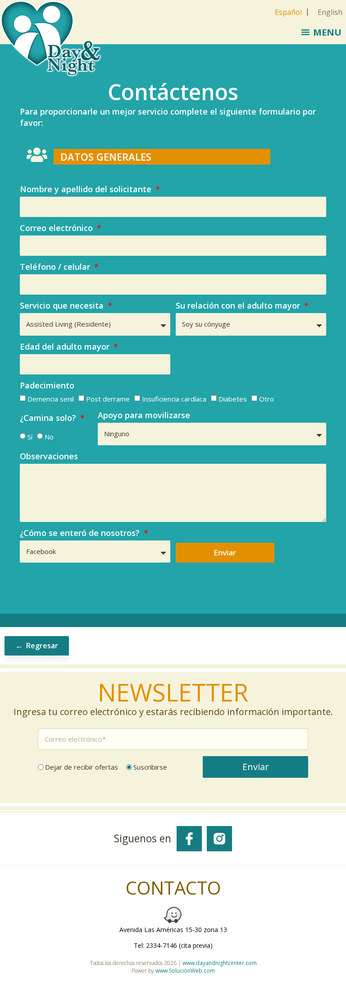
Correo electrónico (57, 228)
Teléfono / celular (56, 267)
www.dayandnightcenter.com (219, 963)
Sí (29, 436)
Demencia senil (50, 398)
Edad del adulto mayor (66, 347)
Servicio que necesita (63, 306)
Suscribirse (150, 767)
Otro (266, 398)
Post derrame (108, 398)
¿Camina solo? (49, 418)
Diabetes (233, 398)
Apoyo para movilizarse (144, 415)
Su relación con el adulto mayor (239, 306)
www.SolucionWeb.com (185, 970)
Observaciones (49, 457)
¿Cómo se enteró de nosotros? (81, 533)
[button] (321, 32)
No (49, 436)
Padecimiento (47, 386)
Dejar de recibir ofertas (81, 767)
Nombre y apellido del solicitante (87, 189)
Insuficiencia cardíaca (174, 398)
